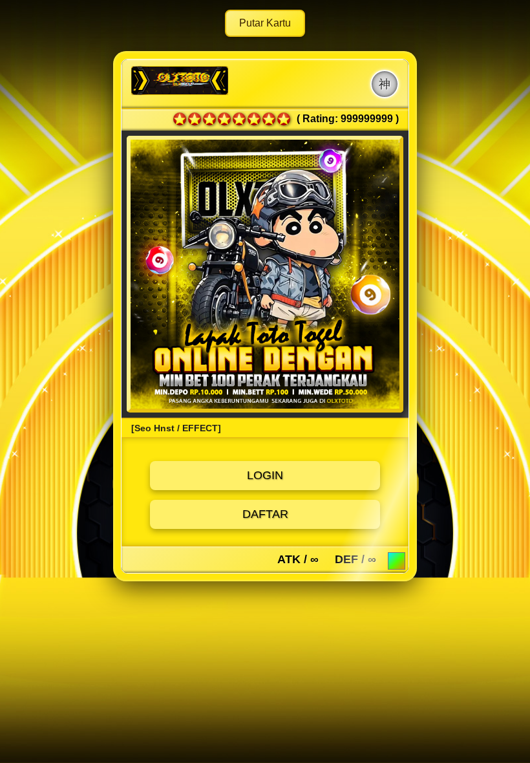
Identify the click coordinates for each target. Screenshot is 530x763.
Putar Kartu (265, 22)
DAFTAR (265, 514)
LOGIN (265, 475)
